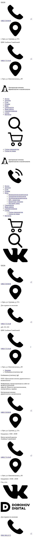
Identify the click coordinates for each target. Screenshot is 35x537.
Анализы (8, 100)
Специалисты (9, 107)
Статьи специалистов (12, 149)
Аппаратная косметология (17, 196)
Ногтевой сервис (14, 203)
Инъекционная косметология (18, 195)
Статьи (7, 113)
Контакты (8, 114)
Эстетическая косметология (18, 198)
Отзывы (7, 104)
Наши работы (9, 109)
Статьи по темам (10, 151)
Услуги (7, 99)
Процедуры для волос (16, 202)
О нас (6, 102)
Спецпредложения (11, 111)
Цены (6, 106)
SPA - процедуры (14, 200)
